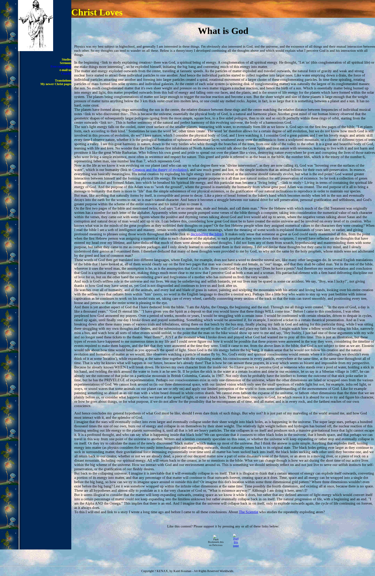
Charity (66, 73)
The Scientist (248, 512)
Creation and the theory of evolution (159, 170)
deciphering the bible (206, 234)
